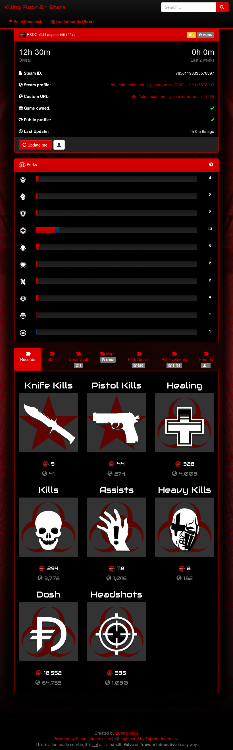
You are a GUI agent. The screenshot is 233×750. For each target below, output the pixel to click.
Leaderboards (74, 21)
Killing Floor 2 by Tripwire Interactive (147, 738)
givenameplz (127, 733)
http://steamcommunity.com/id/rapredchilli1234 (172, 96)
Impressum (101, 738)
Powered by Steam (70, 738)
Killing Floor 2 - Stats (35, 7)
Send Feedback (27, 21)
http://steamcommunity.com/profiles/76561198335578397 (162, 84)
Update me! (37, 145)
